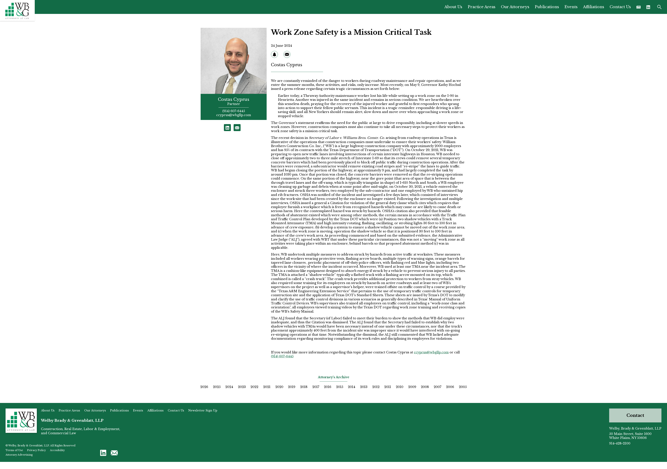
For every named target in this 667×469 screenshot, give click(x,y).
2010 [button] (399, 387)
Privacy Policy (36, 450)
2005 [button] (463, 387)
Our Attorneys (515, 7)
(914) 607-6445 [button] (233, 111)
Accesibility (57, 450)
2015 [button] (339, 387)
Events (571, 7)
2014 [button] (351, 387)
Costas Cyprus (233, 99)
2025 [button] (217, 387)
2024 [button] (229, 387)
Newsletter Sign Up (202, 410)
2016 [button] (327, 387)
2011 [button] (387, 387)
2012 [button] (376, 387)
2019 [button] (291, 387)
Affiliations (593, 7)
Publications (547, 7)
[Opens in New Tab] (638, 7)
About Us (453, 7)
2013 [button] (363, 387)
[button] (648, 7)
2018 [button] (303, 387)
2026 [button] (204, 387)
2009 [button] (412, 387)
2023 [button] (242, 387)
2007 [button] (437, 387)
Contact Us (620, 7)
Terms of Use (14, 450)
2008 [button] (425, 387)
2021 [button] (266, 387)
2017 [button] (315, 387)
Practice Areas (481, 7)
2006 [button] (450, 387)
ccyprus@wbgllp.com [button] (233, 115)
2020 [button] (279, 387)
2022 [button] (254, 387)
